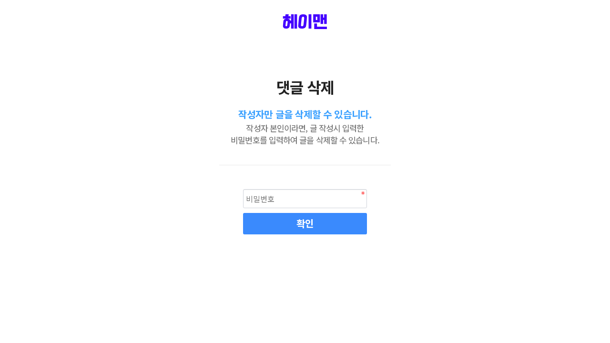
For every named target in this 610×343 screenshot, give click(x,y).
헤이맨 (305, 22)
